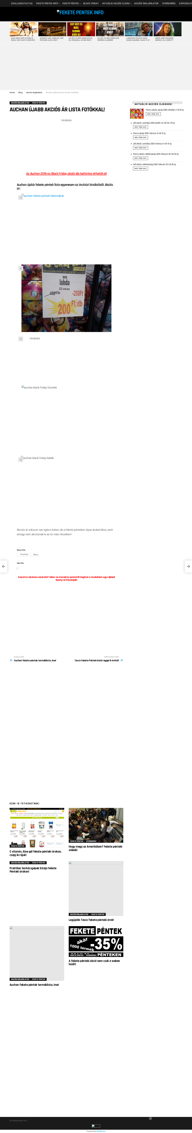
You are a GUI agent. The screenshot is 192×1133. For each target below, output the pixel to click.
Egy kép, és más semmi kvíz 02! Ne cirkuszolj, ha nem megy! (80, 39)
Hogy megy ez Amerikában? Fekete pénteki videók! (95, 848)
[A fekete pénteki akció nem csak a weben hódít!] (96, 941)
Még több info (153, 114)
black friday (91, 3)
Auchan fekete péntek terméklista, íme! (34, 985)
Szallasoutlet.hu (22, 3)
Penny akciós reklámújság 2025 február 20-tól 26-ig (155, 154)
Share (20, 197)
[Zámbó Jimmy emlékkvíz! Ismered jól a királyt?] (168, 29)
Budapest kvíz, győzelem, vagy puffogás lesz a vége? (52, 39)
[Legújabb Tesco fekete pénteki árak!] (96, 888)
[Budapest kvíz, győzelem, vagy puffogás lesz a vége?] (52, 29)
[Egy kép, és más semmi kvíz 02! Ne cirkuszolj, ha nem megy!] (81, 29)
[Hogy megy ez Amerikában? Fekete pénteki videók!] (96, 825)
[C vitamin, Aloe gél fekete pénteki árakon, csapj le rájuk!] (37, 828)
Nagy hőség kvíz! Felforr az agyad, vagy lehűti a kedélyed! (23, 39)
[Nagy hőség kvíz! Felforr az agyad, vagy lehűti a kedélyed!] (24, 29)
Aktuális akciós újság (116, 3)
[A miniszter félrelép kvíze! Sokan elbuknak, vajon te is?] (139, 29)
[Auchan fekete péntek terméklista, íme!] (37, 953)
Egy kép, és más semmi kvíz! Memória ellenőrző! (108, 39)
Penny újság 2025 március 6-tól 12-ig (149, 133)
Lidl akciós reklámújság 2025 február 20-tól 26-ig (154, 164)
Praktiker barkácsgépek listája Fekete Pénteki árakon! (33, 870)
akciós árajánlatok (146, 3)
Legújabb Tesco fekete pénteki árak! (91, 920)
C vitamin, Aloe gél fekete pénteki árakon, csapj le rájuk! (35, 853)
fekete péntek (70, 3)
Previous (11, 33)
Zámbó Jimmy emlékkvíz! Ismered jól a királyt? (164, 39)
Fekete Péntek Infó (47, 3)
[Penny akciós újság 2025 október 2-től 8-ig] (137, 114)
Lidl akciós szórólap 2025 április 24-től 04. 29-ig (154, 123)
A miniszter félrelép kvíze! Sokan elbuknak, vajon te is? (138, 39)
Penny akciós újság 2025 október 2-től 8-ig (164, 109)
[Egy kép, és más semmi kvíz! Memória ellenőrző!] (110, 29)
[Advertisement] (96, 67)
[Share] (66, 227)
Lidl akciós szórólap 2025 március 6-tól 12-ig (152, 143)
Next (180, 33)
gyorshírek (169, 3)
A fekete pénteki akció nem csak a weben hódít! (94, 962)
